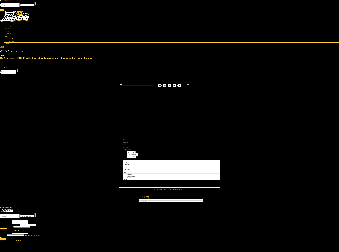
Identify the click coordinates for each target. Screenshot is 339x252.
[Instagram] (160, 85)
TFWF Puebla (8, 33)
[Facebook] (164, 85)
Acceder (3, 239)
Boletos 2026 (8, 28)
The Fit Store (8, 26)
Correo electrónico (5, 223)
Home (6, 25)
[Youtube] (174, 85)
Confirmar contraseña (6, 226)
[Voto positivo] (3, 55)
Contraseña (10, 225)
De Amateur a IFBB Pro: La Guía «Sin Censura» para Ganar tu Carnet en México (46, 58)
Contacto (7, 43)
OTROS (6, 36)
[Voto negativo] (2, 55)
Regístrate (4, 228)
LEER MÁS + (4, 68)
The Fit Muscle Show (11, 40)
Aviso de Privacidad (144, 197)
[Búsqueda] (35, 4)
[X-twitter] (169, 85)
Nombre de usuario (6, 221)
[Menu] (2, 47)
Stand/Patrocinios (9, 35)
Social (6, 30)
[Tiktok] (179, 85)
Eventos (7, 31)
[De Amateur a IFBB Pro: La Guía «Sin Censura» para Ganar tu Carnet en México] (24, 52)
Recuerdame (6, 237)
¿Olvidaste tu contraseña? (32, 235)
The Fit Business (10, 41)
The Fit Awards (10, 38)
